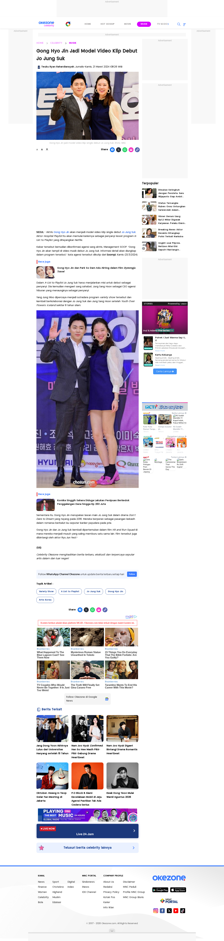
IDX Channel (89, 892)
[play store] (160, 890)
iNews (85, 887)
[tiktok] (182, 910)
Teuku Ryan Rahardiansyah (57, 67)
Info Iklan (108, 907)
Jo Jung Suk (129, 232)
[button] (168, 24)
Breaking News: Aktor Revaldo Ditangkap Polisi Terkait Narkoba (170, 233)
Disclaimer (129, 882)
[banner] (87, 820)
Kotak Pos (109, 897)
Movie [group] (127, 24)
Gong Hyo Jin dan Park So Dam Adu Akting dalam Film (96, 270)
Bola (40, 902)
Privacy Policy (111, 892)
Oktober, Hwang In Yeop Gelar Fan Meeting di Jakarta (51, 797)
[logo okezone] (169, 878)
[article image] (149, 193)
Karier (106, 902)
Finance (42, 887)
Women (42, 892)
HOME (39, 43)
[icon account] (38, 66)
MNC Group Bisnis (133, 897)
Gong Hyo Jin (61, 232)
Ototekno (58, 887)
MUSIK (72, 43)
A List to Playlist (70, 591)
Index (71, 887)
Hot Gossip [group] (107, 24)
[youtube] (175, 910)
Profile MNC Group (134, 892)
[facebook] (162, 910)
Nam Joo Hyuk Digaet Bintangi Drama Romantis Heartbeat (122, 750)
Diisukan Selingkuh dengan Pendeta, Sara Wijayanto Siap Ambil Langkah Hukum (171, 193)
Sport (55, 882)
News (41, 882)
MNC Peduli (129, 887)
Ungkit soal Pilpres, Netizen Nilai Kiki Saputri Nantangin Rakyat (169, 247)
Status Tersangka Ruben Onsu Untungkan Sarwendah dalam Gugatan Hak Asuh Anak (171, 207)
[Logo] (68, 24)
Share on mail (131, 150)
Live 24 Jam (85, 834)
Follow (132, 574)
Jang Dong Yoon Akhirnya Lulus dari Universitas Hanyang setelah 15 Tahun (52, 750)
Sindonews (88, 882)
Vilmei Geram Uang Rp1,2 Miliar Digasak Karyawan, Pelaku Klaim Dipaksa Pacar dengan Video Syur (171, 220)
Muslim (56, 897)
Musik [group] (144, 24)
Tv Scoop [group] (163, 24)
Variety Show (46, 591)
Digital (71, 882)
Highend (57, 892)
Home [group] (88, 24)
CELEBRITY (56, 43)
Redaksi (107, 887)
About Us (108, 882)
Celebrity (43, 897)
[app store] (178, 890)
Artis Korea (45, 600)
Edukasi (56, 902)
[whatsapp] (124, 150)
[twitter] (169, 910)
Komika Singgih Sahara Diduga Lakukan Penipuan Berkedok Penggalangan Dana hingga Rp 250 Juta (93, 502)
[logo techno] (46, 24)
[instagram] (155, 910)
